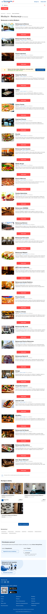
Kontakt (2, 596)
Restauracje (9, 13)
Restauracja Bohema (21, 223)
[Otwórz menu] (2, 2)
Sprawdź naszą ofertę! (7, 572)
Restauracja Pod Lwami (22, 238)
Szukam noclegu (10, 531)
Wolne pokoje (18, 531)
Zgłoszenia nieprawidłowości (22, 603)
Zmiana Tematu (19, 104)
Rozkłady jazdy (30, 531)
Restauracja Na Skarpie (22, 430)
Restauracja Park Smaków (22, 149)
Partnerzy (33, 601)
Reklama (18, 598)
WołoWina (18, 415)
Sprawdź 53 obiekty (40, 69)
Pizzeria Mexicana (20, 178)
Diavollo (17, 134)
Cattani (17, 90)
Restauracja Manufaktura (22, 445)
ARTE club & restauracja (22, 267)
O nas (2, 601)
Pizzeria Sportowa (20, 53)
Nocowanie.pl (3, 13)
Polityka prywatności (35, 603)
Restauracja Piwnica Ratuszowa (24, 341)
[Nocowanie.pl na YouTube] (5, 582)
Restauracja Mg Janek (21, 326)
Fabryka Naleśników (21, 193)
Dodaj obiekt (43, 1)
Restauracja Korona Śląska (23, 39)
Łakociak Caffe (19, 400)
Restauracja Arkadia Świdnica (23, 282)
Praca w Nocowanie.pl (20, 601)
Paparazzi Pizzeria (20, 119)
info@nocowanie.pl (28, 550)
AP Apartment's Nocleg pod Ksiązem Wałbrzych (34, 495)
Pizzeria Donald (20, 297)
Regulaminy (33, 605)
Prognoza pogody (4, 533)
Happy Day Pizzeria (21, 75)
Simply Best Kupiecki (21, 386)
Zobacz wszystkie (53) (23, 524)
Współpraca (18, 596)
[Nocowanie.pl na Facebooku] (2, 582)
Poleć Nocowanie (4, 605)
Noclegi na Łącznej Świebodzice (8, 495)
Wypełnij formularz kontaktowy (9, 551)
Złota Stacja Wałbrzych (22, 460)
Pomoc (2, 598)
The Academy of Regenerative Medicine (9, 515)
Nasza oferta (3, 603)
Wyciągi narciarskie (38, 531)
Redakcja (33, 596)
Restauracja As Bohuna (22, 24)
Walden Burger (19, 164)
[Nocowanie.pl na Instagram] (8, 582)
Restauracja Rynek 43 (21, 356)
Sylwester (22, 609)
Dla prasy (33, 598)
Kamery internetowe (12, 533)
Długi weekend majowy (16, 609)
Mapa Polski (24, 531)
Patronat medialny (19, 605)
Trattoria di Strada (20, 312)
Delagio (17, 371)
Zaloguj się (36, 1)
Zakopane (32, 609)
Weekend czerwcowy (27, 609)
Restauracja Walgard (21, 252)
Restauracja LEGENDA (21, 208)
